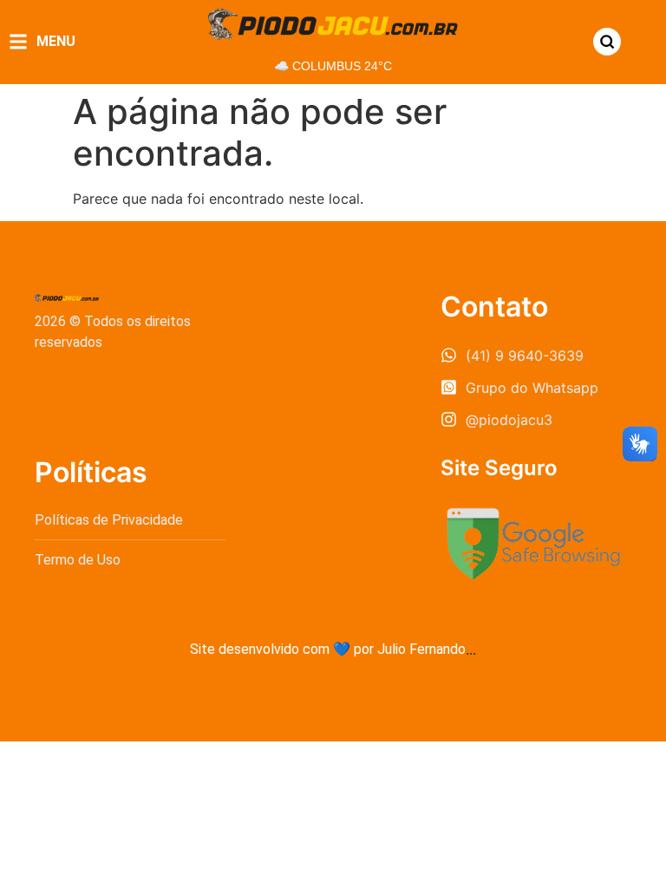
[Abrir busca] (607, 41)
